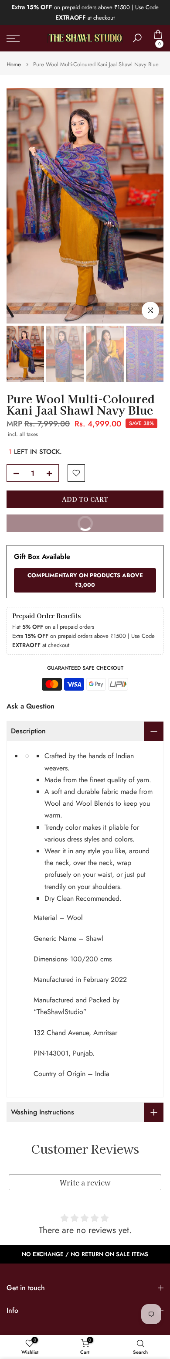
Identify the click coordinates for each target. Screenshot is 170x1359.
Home (14, 64)
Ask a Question (30, 706)
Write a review (85, 1182)
